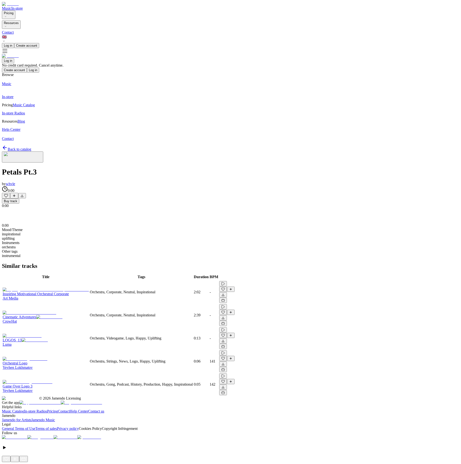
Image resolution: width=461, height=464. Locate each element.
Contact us (96, 411)
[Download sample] (22, 195)
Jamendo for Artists (16, 420)
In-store (17, 8)
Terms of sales (46, 428)
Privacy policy (68, 428)
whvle (10, 184)
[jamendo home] (10, 4)
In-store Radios (35, 411)
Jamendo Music (43, 420)
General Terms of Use (18, 428)
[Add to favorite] (6, 196)
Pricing (8, 13)
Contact (8, 32)
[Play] (22, 157)
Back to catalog (19, 149)
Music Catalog (13, 411)
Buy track (10, 201)
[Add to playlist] (14, 196)
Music (6, 8)
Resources (11, 23)
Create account (26, 45)
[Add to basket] (223, 300)
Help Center (79, 411)
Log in (8, 45)
